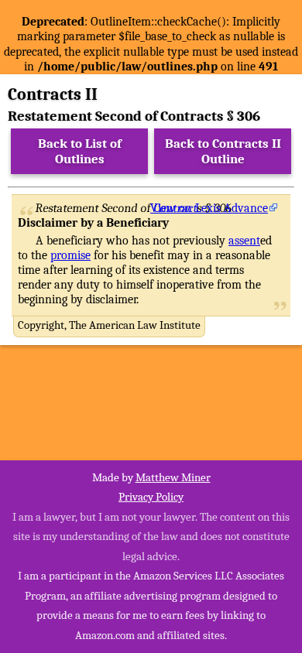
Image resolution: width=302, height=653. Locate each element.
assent (244, 241)
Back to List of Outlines (80, 151)
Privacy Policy (151, 497)
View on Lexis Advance (209, 208)
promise (70, 255)
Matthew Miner (173, 477)
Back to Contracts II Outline (223, 151)
